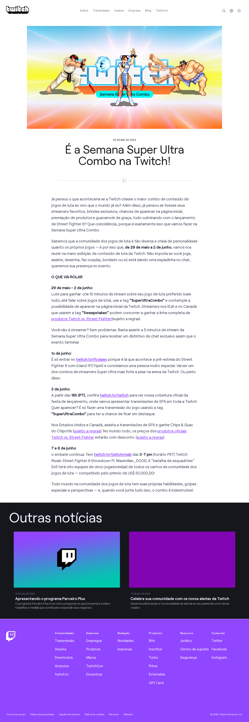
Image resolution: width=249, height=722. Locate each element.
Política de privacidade (42, 714)
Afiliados (128, 714)
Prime (153, 666)
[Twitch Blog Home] (17, 10)
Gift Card (156, 683)
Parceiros (114, 714)
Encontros (94, 674)
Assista (119, 10)
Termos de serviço (16, 714)
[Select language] (231, 11)
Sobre (84, 10)
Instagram (219, 657)
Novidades (126, 641)
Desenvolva (64, 657)
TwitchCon (94, 666)
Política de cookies (94, 714)
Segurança (188, 657)
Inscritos (155, 649)
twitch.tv (62, 674)
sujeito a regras (87, 431)
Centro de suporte (194, 649)
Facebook (219, 649)
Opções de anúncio (69, 714)
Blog (148, 10)
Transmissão (101, 10)
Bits (152, 641)
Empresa (134, 10)
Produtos (93, 649)
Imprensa (125, 649)
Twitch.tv (162, 10)
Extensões (157, 674)
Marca (91, 657)
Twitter (217, 641)
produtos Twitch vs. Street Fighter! (81, 318)
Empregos (94, 641)
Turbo (153, 657)
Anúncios (62, 666)
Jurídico (186, 641)
